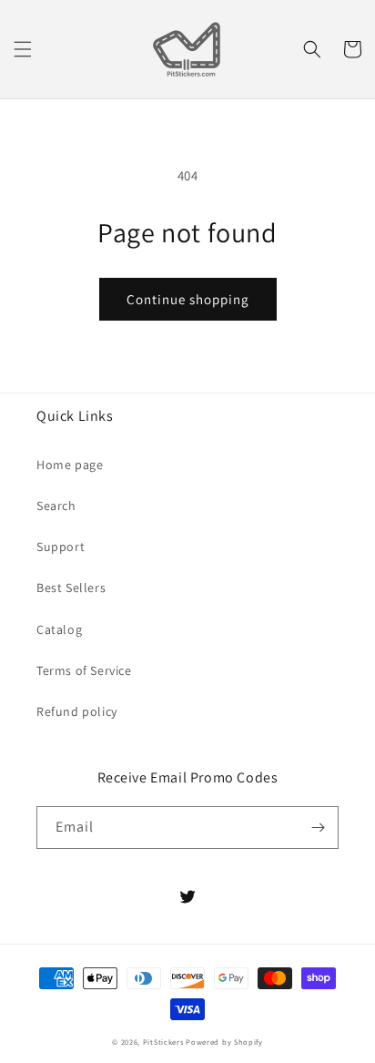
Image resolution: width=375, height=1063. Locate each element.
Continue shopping (188, 299)
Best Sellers (71, 587)
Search (56, 505)
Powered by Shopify (224, 1042)
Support (60, 546)
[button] (23, 49)
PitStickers (163, 1042)
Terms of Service (84, 670)
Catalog (59, 629)
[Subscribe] (318, 827)
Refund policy (76, 711)
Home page (69, 464)
